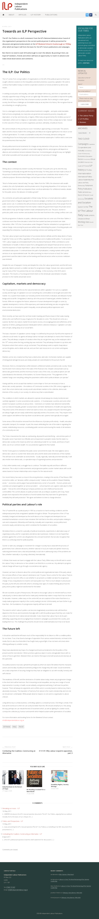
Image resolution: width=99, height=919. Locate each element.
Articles (22, 15)
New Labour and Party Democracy (86, 183)
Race (90, 192)
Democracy (86, 153)
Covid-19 (80, 153)
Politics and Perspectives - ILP (12, 821)
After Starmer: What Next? (66, 874)
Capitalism (92, 144)
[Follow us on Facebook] (90, 14)
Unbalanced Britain (84, 219)
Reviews (83, 122)
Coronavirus (88, 151)
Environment (87, 159)
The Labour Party (86, 115)
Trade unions (88, 215)
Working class (83, 222)
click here (86, 63)
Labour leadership (84, 180)
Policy (14, 727)
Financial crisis (88, 162)
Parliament (89, 185)
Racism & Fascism (83, 195)
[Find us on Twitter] (87, 14)
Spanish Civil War (83, 207)
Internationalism (84, 173)
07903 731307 (10, 887)
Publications (51, 15)
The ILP (21, 727)
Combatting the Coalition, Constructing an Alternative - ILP (22, 834)
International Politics (85, 176)
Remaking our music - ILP (11, 808)
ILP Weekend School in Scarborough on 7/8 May (53, 44)
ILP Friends (6, 727)
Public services (83, 192)
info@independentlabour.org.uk (13, 720)
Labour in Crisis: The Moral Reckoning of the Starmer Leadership (70, 880)
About (11, 15)
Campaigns (83, 144)
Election (80, 159)
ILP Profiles (84, 119)
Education (89, 156)
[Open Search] (96, 15)
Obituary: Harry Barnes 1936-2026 (72, 893)
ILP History (36, 15)
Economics (81, 156)
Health (80, 166)
